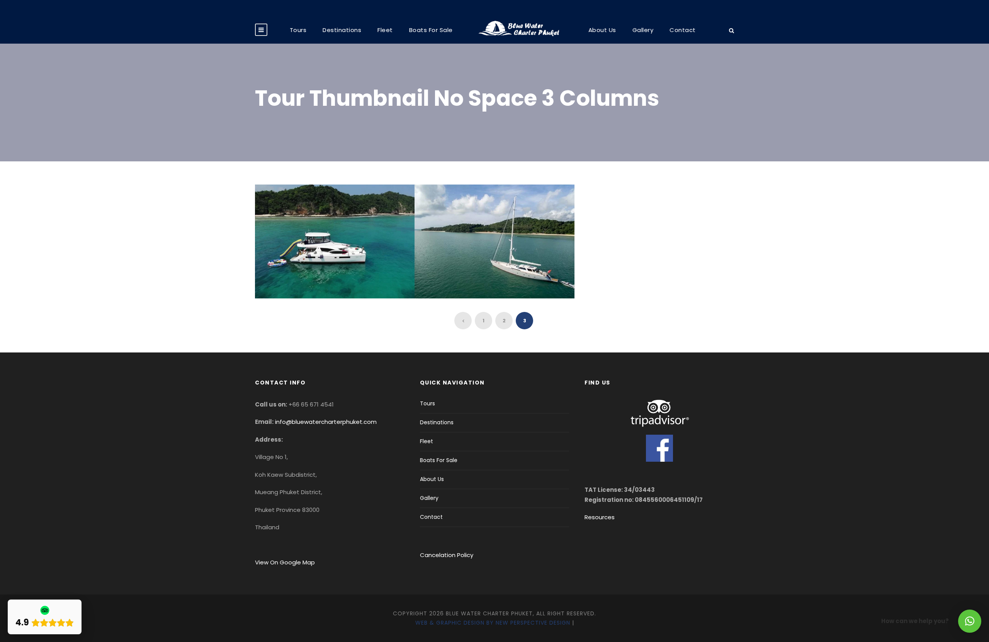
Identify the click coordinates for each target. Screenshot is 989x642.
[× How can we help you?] (969, 621)
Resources (600, 517)
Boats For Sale (431, 30)
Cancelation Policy (447, 555)
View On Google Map (285, 562)
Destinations (342, 30)
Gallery (643, 30)
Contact (683, 30)
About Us (602, 30)
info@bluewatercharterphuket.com (326, 422)
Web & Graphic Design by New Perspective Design (492, 623)
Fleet (385, 30)
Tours (298, 30)
